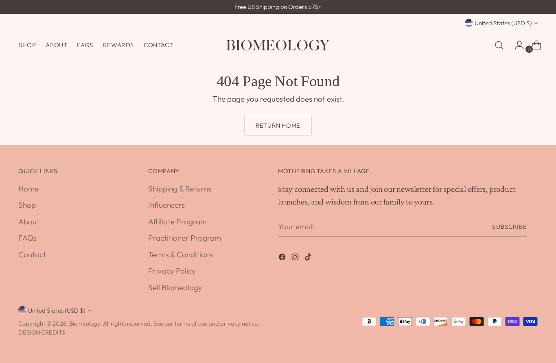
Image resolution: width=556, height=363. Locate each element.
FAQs (27, 238)
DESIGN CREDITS (41, 332)
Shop (27, 205)
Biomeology (84, 323)
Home (28, 188)
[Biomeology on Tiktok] (309, 258)
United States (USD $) (503, 23)
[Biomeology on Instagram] (296, 258)
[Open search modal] (499, 45)
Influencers (166, 205)
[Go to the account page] (516, 45)
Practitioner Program (184, 238)
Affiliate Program (177, 221)
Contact (32, 254)
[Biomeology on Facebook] (283, 258)
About (28, 221)
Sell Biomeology (175, 287)
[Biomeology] (278, 45)
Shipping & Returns (179, 188)
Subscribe (509, 226)
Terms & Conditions (180, 254)
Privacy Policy (172, 271)
